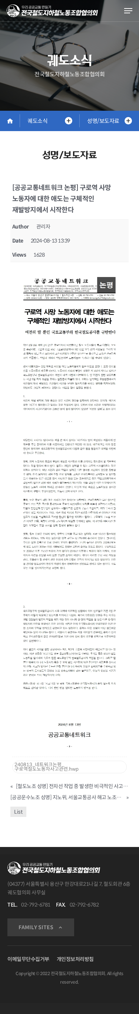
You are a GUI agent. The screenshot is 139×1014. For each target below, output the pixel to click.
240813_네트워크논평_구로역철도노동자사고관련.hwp (46, 766)
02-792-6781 (35, 904)
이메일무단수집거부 (28, 959)
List (18, 811)
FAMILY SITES (36, 927)
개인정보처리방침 (75, 959)
